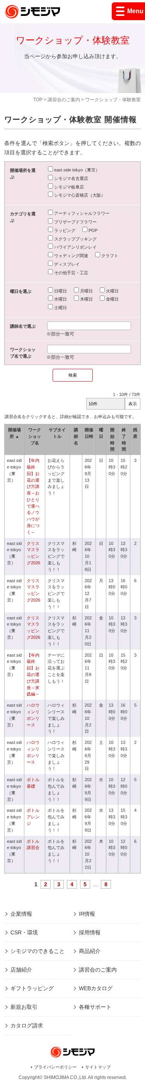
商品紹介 (90, 951)
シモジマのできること (37, 951)
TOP (38, 99)
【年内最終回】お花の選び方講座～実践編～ (33, 675)
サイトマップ (98, 1067)
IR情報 (87, 914)
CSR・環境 (24, 932)
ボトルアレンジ (33, 817)
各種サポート (95, 1007)
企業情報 (21, 914)
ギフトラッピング (32, 988)
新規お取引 (24, 1007)
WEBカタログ (96, 988)
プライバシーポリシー (55, 1067)
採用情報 (90, 932)
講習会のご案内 (64, 99)
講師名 (76, 436)
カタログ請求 (26, 1025)
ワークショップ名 (34, 436)
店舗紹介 (21, 970)
